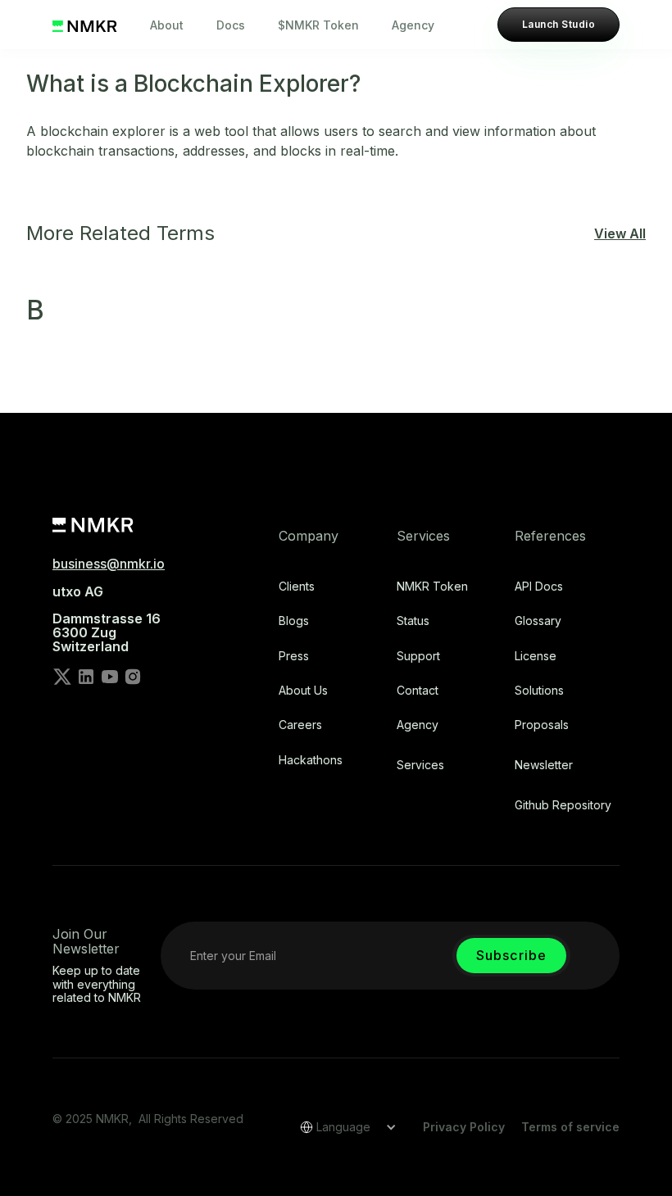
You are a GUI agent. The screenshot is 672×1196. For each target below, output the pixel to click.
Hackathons (311, 760)
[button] (342, 1127)
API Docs (539, 586)
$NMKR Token (318, 25)
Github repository (563, 805)
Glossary (538, 620)
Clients (297, 586)
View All (620, 233)
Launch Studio (558, 24)
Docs (230, 25)
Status (413, 620)
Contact (417, 690)
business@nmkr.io (108, 563)
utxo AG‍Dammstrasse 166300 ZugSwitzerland (106, 619)
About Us (303, 690)
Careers (300, 725)
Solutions (539, 690)
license (535, 656)
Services (420, 765)
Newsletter (544, 765)
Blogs (294, 620)
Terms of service (570, 1127)
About (167, 25)
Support (418, 656)
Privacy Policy (464, 1127)
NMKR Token (432, 586)
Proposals (542, 725)
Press (294, 656)
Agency (413, 25)
